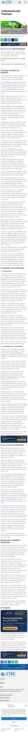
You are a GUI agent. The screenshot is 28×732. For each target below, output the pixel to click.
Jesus (7, 98)
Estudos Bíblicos (5, 700)
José (18, 467)
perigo (24, 154)
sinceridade (11, 499)
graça (16, 596)
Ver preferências (14, 725)
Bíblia (8, 106)
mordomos (7, 82)
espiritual (8, 476)
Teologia (14, 263)
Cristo (15, 487)
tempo (9, 233)
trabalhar (19, 231)
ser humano (11, 161)
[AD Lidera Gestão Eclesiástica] (14, 45)
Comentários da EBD (6, 695)
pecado (21, 392)
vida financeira (7, 86)
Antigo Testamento (16, 353)
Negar (14, 722)
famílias (3, 225)
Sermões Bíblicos (5, 697)
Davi (23, 377)
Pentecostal (20, 106)
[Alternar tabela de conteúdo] (24, 66)
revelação (12, 647)
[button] (26, 705)
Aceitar (14, 718)
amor (22, 96)
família (20, 517)
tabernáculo (10, 377)
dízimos (12, 511)
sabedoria (8, 183)
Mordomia (7, 49)
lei (9, 389)
